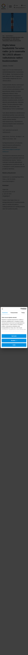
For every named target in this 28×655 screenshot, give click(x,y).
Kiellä (14, 345)
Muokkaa (13, 340)
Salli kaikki (14, 336)
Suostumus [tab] (5, 312)
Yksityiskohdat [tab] (14, 312)
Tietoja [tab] (23, 312)
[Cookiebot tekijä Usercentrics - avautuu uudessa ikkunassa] (20, 309)
